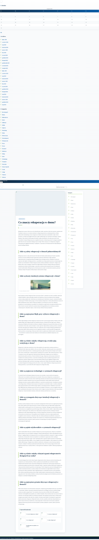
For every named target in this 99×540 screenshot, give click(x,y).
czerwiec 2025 (5, 73)
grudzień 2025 (5, 57)
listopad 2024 (5, 91)
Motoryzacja (5, 135)
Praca (3, 143)
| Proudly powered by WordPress (27, 538)
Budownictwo (5, 117)
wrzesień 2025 (5, 65)
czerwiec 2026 (5, 42)
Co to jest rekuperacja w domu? (32, 514)
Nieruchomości (5, 138)
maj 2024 (4, 94)
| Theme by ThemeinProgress (15, 538)
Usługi (3, 172)
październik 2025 (5, 63)
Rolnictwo (4, 151)
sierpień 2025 (5, 68)
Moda (3, 133)
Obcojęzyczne (5, 140)
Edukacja (4, 122)
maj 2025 (4, 76)
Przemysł (4, 148)
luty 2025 (4, 83)
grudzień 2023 (5, 102)
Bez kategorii (5, 112)
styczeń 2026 (5, 55)
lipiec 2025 (4, 70)
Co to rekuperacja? (30, 520)
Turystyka (4, 164)
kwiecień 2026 (5, 47)
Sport (3, 156)
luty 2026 (4, 52)
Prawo (3, 146)
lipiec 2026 (4, 39)
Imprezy (4, 127)
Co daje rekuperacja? (51, 520)
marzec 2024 (5, 99)
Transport (4, 161)
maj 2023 (4, 104)
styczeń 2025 (5, 86)
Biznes (3, 114)
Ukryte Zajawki (5, 166)
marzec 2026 (5, 50)
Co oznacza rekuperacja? (52, 514)
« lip (1, 32)
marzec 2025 (5, 81)
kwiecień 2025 (5, 78)
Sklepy (3, 153)
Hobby (3, 125)
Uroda (3, 169)
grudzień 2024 (5, 89)
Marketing (4, 130)
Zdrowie (4, 177)
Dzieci (3, 120)
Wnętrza (4, 174)
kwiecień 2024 (5, 96)
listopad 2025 (5, 60)
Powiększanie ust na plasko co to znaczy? (32, 526)
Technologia (4, 159)
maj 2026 (4, 44)
